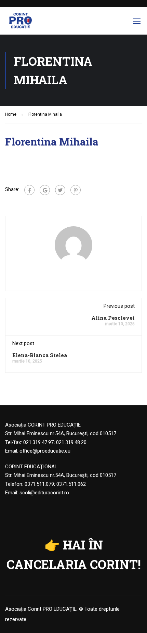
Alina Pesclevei (113, 317)
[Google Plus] (45, 190)
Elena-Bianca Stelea (39, 355)
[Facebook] (29, 190)
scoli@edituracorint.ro (44, 493)
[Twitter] (60, 190)
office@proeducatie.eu (44, 451)
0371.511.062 (71, 484)
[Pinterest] (75, 190)
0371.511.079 (39, 484)
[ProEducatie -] (20, 23)
